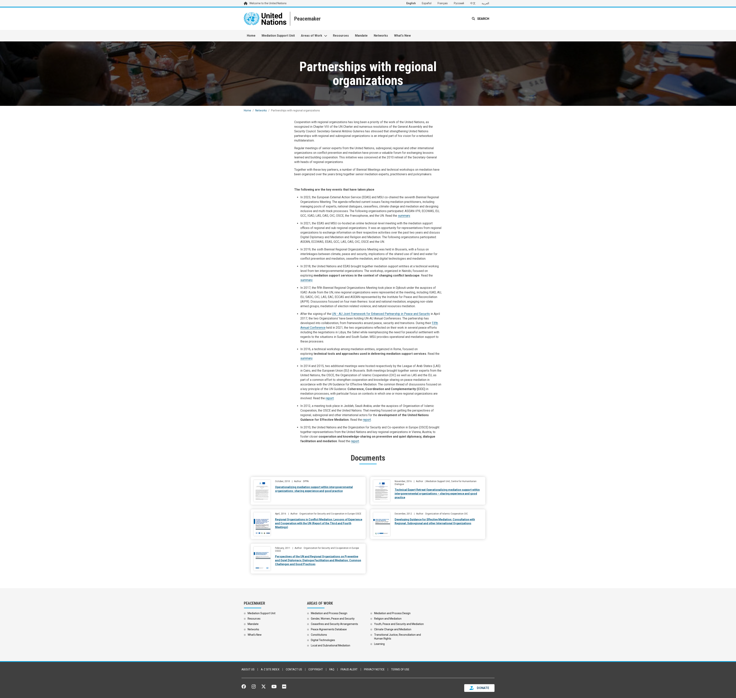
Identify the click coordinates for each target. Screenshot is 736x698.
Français (443, 3)
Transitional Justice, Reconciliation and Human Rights (397, 636)
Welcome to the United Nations (268, 3)
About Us (248, 669)
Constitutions (319, 634)
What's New (402, 35)
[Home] (306, 19)
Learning (379, 643)
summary (404, 215)
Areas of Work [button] (311, 35)
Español (426, 3)
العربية (485, 3)
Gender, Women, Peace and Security (333, 618)
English (411, 3)
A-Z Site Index (270, 669)
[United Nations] (265, 19)
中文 (473, 3)
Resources (341, 35)
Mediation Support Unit (278, 35)
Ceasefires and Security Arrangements (334, 624)
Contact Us (294, 669)
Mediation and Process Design (329, 613)
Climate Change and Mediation (392, 629)
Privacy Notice (374, 669)
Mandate (361, 35)
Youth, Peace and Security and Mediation (399, 624)
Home (251, 35)
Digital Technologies (323, 640)
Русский (459, 3)
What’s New (255, 634)
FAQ (331, 669)
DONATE (483, 688)
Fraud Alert (349, 669)
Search (482, 19)
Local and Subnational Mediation (330, 645)
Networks (381, 35)
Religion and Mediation (388, 618)
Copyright (315, 669)
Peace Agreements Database (329, 629)
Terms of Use (400, 669)
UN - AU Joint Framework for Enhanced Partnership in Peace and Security (381, 314)
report (330, 398)
